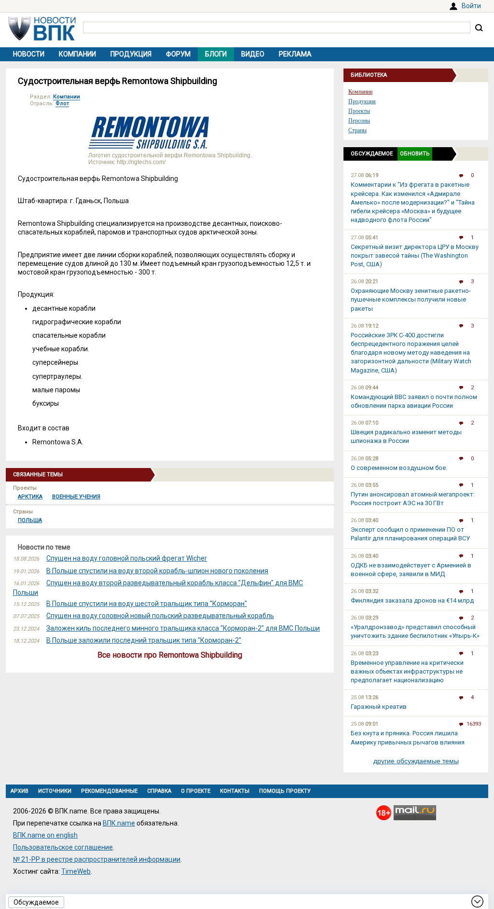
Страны (357, 130)
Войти (471, 6)
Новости (28, 54)
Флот (62, 103)
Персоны (359, 120)
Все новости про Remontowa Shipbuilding (169, 655)
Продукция (130, 54)
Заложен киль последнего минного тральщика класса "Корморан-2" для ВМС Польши (183, 628)
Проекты (359, 111)
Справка (159, 791)
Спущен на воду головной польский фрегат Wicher (126, 558)
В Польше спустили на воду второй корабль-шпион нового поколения (157, 571)
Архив (19, 791)
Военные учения (76, 497)
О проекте (195, 791)
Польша (30, 520)
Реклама (295, 54)
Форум (178, 54)
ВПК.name (119, 823)
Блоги (216, 54)
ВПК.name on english (45, 835)
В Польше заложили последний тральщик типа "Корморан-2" (143, 640)
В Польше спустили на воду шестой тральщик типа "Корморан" (146, 603)
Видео (252, 54)
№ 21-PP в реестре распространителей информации (96, 859)
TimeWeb (76, 871)
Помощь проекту (285, 791)
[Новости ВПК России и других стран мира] (42, 38)
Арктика (30, 497)
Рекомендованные (109, 791)
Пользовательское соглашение (63, 847)
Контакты (234, 791)
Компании (77, 54)
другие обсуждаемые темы (416, 761)
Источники (54, 791)
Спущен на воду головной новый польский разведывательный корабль (160, 616)
